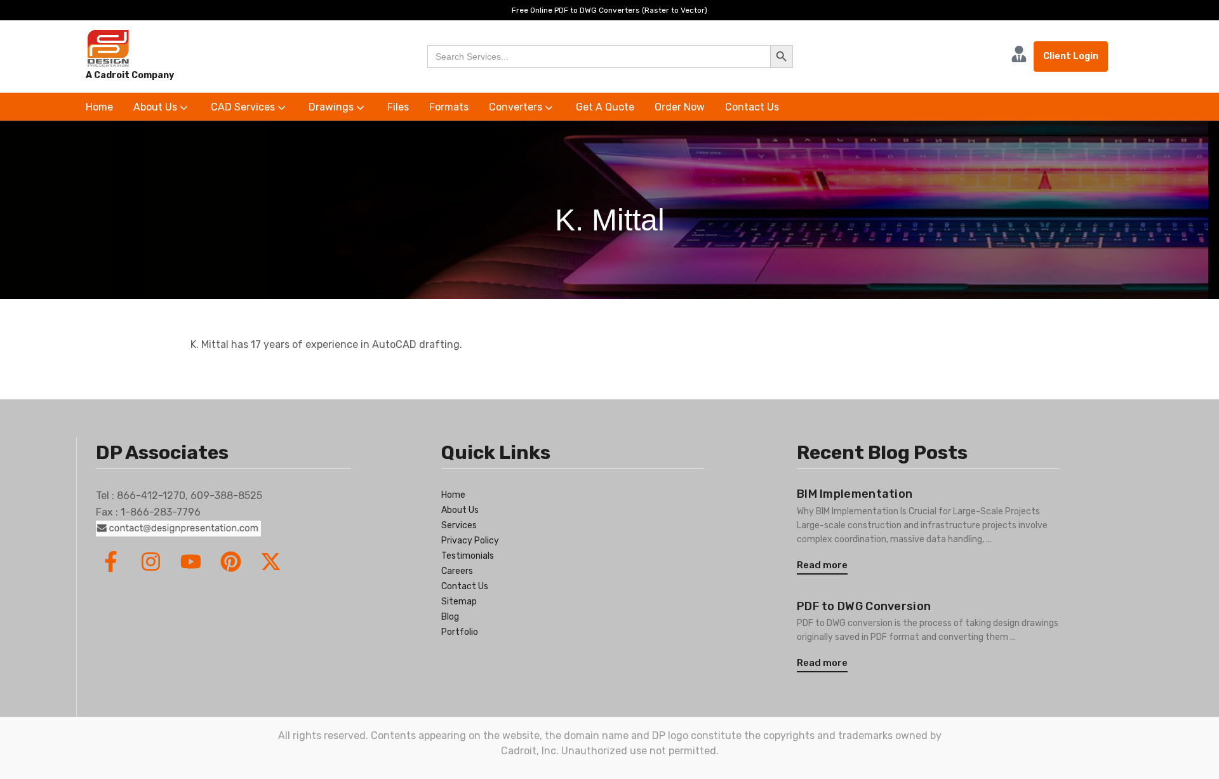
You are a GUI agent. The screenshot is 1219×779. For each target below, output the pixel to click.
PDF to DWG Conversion (864, 606)
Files (398, 107)
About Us (156, 107)
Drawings (332, 107)
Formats (449, 107)
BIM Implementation (854, 494)
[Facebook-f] (110, 561)
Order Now (680, 107)
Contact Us (752, 107)
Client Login (1070, 56)
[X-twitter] (270, 561)
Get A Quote (605, 107)
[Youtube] (190, 561)
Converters (517, 107)
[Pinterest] (230, 561)
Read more (822, 565)
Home (99, 107)
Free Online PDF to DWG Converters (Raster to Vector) (609, 10)
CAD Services (244, 107)
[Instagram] (150, 561)
